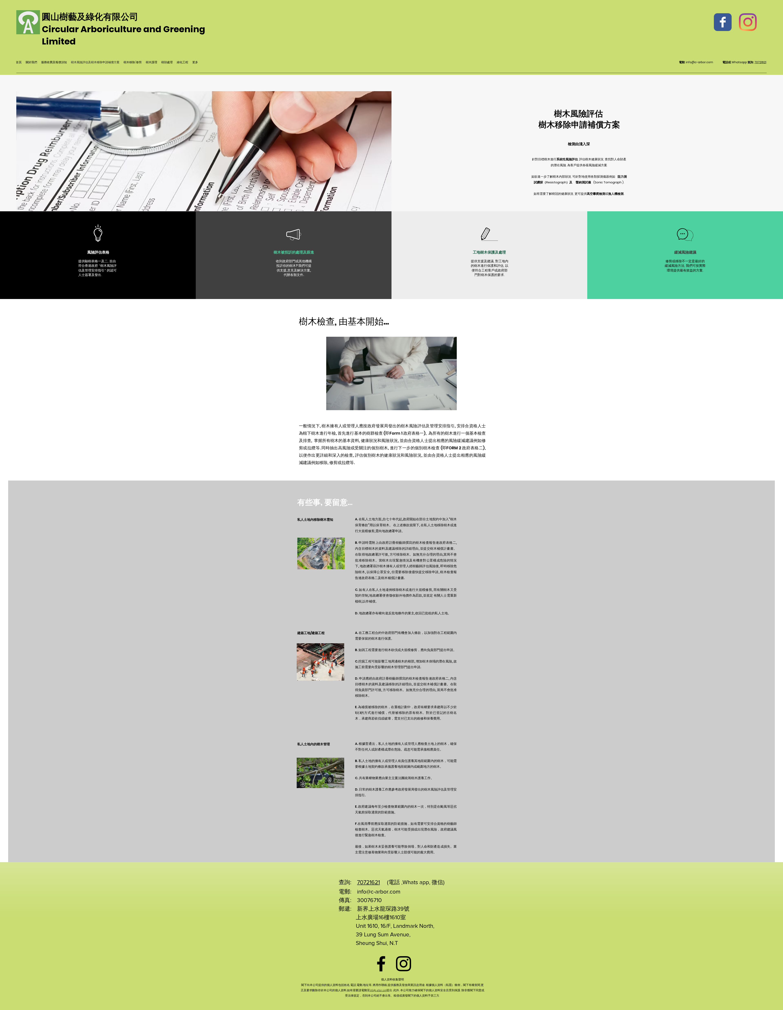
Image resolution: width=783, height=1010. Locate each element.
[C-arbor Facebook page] (723, 22)
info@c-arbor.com (699, 62)
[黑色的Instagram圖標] (403, 964)
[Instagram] (748, 22)
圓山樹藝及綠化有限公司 (90, 17)
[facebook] (381, 964)
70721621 (760, 62)
